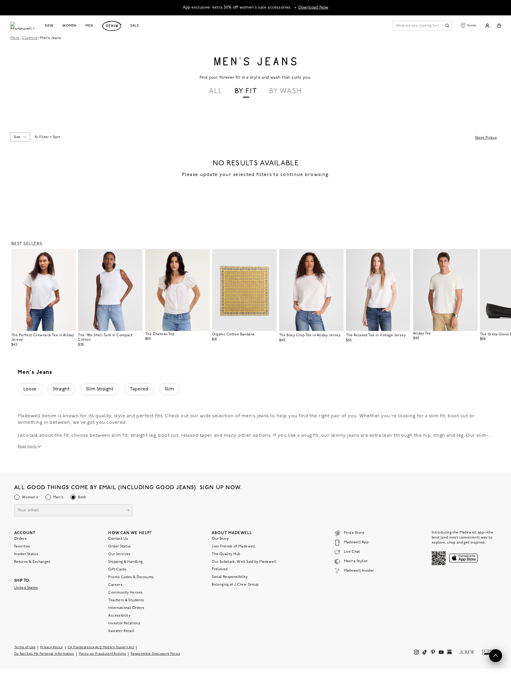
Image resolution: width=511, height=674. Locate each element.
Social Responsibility (230, 577)
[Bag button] (499, 25)
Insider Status (26, 554)
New (49, 26)
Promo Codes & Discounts (131, 577)
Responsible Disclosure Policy (155, 654)
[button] (69, 256)
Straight (61, 389)
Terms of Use (24, 647)
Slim (169, 389)
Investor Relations (124, 623)
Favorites (22, 546)
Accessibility (119, 616)
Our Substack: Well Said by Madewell (244, 562)
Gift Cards (117, 569)
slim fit (119, 435)
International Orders (126, 608)
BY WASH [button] (285, 91)
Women (69, 26)
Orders (20, 539)
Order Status (119, 546)
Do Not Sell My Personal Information (44, 654)
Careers (115, 585)
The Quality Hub (226, 554)
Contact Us (118, 539)
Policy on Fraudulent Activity (102, 654)
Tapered (139, 389)
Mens (15, 38)
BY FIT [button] (246, 91)
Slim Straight (99, 389)
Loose (29, 389)
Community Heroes (125, 592)
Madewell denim (37, 416)
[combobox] (20, 136)
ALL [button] (216, 91)
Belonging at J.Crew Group (235, 584)
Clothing (29, 38)
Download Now (313, 7)
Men (89, 26)
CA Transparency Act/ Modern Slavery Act (101, 647)
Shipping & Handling (125, 562)
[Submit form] (127, 510)
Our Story (220, 539)
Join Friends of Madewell (234, 546)
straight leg (143, 435)
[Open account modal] (487, 25)
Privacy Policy (51, 647)
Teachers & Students (126, 600)
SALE (134, 26)
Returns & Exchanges (32, 562)
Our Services (119, 554)
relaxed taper (196, 435)
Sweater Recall (121, 631)
